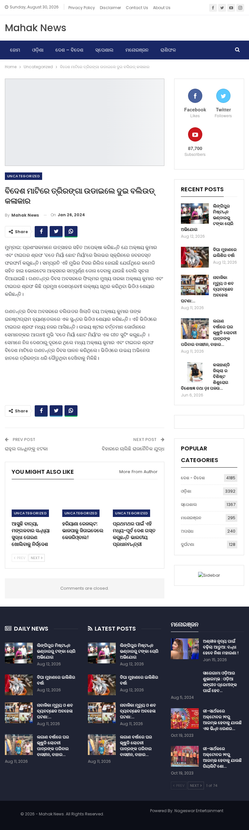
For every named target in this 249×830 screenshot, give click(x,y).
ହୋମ (15, 49)
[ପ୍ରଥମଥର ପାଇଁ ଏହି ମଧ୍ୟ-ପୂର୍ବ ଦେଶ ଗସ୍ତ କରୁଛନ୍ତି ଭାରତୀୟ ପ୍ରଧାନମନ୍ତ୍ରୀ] (135, 501)
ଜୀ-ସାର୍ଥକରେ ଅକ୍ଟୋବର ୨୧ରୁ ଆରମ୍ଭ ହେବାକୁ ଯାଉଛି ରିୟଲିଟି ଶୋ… (222, 757)
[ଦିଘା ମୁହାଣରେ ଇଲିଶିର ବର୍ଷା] (195, 257)
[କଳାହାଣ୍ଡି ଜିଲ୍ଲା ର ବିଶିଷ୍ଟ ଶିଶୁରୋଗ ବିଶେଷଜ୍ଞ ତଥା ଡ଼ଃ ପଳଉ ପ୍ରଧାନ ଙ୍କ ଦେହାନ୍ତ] (195, 372)
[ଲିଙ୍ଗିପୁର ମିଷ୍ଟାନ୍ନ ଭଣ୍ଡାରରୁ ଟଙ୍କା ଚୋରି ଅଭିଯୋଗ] (195, 213)
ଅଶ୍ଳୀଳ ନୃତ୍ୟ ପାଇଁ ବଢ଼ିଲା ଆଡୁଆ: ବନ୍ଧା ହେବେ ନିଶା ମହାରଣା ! (221, 647)
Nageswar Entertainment (198, 810)
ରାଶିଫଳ (168, 49)
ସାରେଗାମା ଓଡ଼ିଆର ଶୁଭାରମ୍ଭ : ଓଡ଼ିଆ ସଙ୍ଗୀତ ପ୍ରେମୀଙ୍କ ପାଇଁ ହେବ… (220, 682)
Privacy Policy (81, 7)
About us (162, 7)
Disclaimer (110, 7)
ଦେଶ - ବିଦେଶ (193, 478)
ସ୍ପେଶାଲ (104, 49)
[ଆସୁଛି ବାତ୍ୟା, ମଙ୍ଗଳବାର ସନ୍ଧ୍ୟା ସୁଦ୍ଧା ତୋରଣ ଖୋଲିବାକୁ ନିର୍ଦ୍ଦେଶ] (34, 501)
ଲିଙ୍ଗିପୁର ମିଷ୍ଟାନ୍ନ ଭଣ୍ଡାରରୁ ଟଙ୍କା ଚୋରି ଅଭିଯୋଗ (56, 651)
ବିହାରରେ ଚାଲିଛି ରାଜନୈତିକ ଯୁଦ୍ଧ (133, 448)
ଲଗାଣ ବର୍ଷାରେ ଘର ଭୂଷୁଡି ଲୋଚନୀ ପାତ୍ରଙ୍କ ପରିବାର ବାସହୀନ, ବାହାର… (53, 746)
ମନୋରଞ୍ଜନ (136, 49)
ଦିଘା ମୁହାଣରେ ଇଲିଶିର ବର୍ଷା (225, 252)
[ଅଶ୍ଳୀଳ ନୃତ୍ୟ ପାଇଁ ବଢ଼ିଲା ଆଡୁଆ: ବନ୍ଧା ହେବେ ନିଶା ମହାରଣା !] (185, 648)
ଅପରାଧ (187, 531)
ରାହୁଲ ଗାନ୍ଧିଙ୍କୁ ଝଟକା (26, 448)
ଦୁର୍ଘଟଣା (187, 544)
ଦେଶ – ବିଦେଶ (69, 49)
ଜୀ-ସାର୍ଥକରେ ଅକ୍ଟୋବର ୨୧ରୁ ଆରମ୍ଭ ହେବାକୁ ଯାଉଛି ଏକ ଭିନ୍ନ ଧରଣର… (222, 720)
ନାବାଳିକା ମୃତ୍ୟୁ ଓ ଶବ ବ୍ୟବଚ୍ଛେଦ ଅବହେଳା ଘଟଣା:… (55, 711)
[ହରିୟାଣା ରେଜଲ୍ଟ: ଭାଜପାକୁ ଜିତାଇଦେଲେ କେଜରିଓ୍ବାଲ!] (84, 501)
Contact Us (137, 7)
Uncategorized (23, 176)
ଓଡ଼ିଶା (37, 49)
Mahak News (35, 28)
